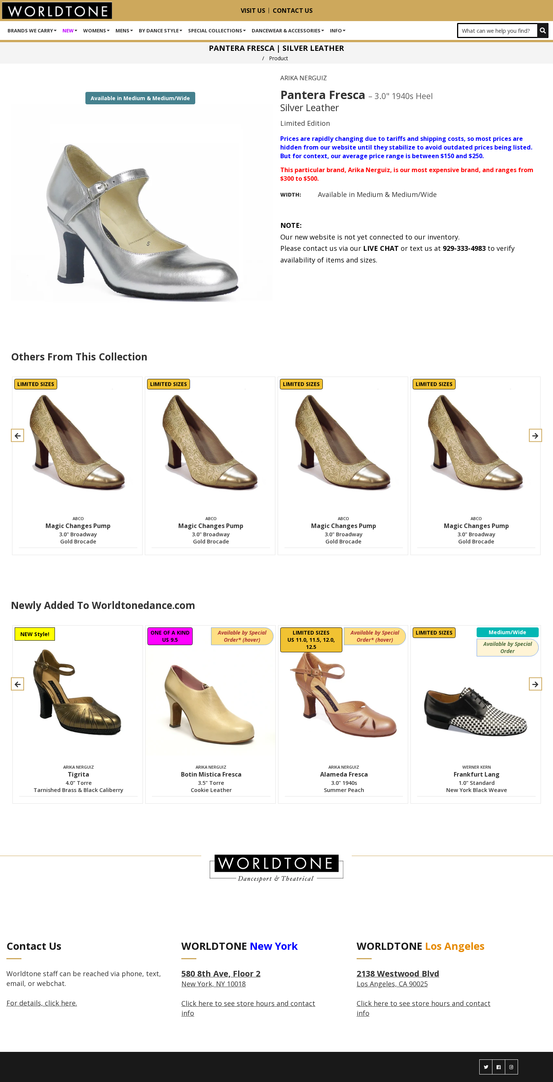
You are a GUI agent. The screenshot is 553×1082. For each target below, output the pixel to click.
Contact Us (293, 10)
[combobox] (502, 30)
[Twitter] (485, 1066)
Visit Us (253, 10)
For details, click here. (41, 1002)
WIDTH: (290, 194)
